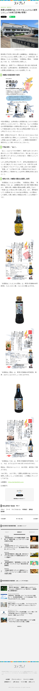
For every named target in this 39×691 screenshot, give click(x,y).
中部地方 (24, 509)
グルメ (3, 509)
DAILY (7, 532)
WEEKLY (19, 532)
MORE (19, 626)
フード (8, 509)
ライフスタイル (16, 509)
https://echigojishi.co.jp (16, 482)
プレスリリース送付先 (28, 679)
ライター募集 (24, 681)
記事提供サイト (7, 681)
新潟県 (3, 511)
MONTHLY (32, 532)
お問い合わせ (16, 681)
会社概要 (8, 679)
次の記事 (35, 518)
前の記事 (3, 518)
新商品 (31, 509)
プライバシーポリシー (17, 679)
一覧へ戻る (20, 518)
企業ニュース (32, 681)
